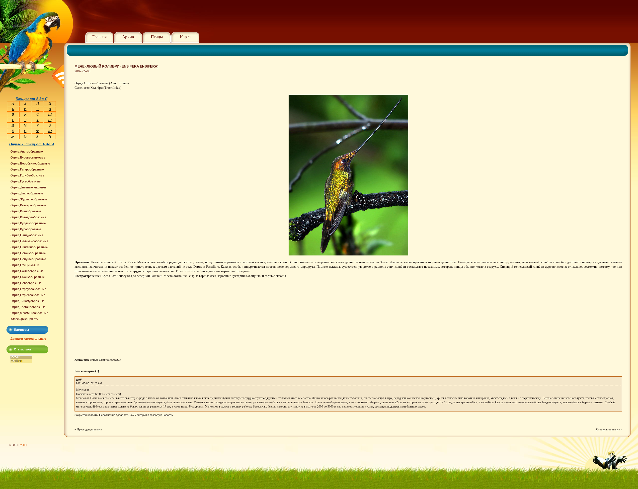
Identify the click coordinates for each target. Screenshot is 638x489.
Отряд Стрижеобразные (105, 359)
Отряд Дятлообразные (26, 193)
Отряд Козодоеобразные (28, 217)
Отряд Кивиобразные (25, 211)
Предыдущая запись (89, 429)
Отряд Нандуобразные (26, 235)
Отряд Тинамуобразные (27, 301)
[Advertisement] (116, 322)
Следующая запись (608, 429)
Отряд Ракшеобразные (27, 271)
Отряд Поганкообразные (28, 253)
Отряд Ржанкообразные (27, 277)
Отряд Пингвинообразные (29, 247)
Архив (128, 36)
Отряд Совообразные (26, 283)
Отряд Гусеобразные (25, 181)
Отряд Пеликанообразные (29, 241)
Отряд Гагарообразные (27, 169)
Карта (185, 36)
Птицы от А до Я (31, 99)
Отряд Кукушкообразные (28, 223)
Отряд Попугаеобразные (28, 259)
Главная (99, 36)
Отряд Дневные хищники (28, 187)
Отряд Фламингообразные (29, 313)
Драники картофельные (28, 338)
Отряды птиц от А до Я (31, 144)
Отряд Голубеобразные (27, 175)
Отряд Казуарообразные (28, 205)
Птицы (157, 36)
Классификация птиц (25, 319)
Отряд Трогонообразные (28, 307)
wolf (79, 379)
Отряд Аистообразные (26, 151)
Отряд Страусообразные (28, 289)
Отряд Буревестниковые (27, 157)
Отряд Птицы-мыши (24, 265)
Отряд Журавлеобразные (28, 199)
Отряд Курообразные (25, 229)
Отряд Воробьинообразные (30, 163)
